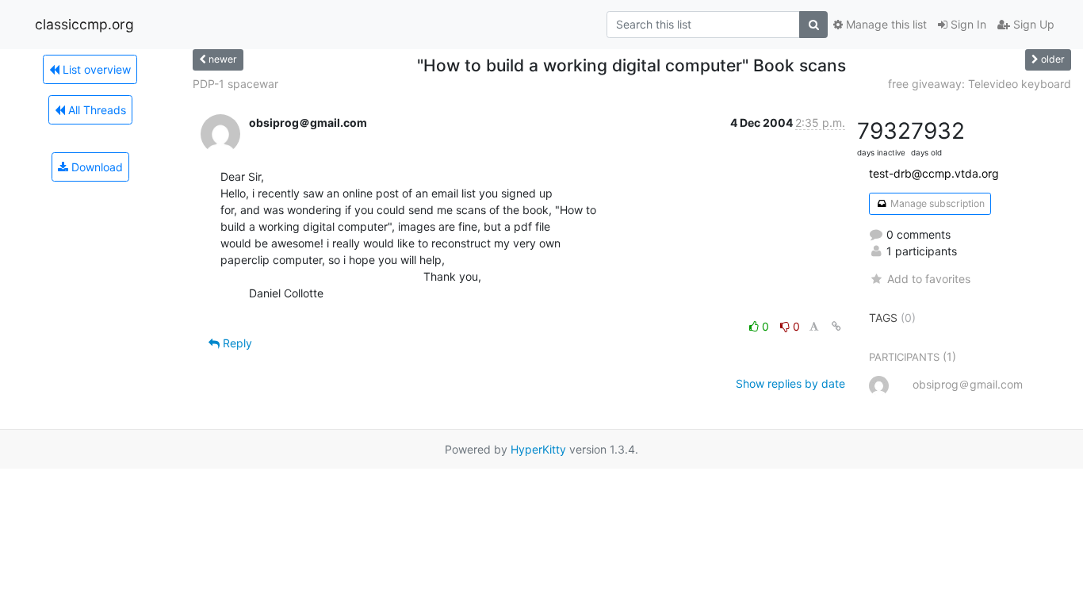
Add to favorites (928, 278)
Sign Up (1032, 24)
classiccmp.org (84, 24)
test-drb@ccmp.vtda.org (934, 173)
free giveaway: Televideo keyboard (979, 83)
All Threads (95, 110)
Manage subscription (936, 203)
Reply (236, 343)
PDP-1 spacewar (235, 83)
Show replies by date (790, 383)
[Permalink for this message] (836, 326)
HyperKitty (538, 449)
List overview (95, 69)
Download (95, 167)
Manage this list (885, 24)
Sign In (966, 24)
